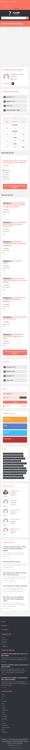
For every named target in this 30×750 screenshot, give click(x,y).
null (22, 465)
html (18, 478)
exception (6, 463)
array (5, 473)
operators (12, 463)
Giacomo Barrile (14, 510)
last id (3, 729)
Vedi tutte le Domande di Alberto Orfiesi (15, 186)
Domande (10, 97)
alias (9, 470)
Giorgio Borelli (14, 491)
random (9, 468)
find (8, 465)
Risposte (10, 101)
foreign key (4, 725)
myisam (4, 723)
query (5, 475)
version (5, 478)
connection (4, 716)
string (18, 453)
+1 (4, 233)
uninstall (11, 461)
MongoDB (4, 642)
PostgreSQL (7, 170)
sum (25, 463)
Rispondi (6, 177)
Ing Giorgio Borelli (18, 745)
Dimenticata (23, 397)
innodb (23, 468)
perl (12, 465)
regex (3, 705)
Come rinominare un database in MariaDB (15, 586)
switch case (5, 710)
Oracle (3, 644)
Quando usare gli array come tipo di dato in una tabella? (15, 162)
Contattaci (5, 1)
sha (16, 461)
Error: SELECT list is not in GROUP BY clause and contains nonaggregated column (13, 599)
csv (3, 721)
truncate (4, 701)
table (3, 703)
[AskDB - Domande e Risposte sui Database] (15, 13)
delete (16, 456)
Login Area (13, 1)
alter (19, 461)
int (12, 470)
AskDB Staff (13, 500)
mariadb (6, 461)
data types (14, 475)
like (14, 478)
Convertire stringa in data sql (11, 561)
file (18, 458)
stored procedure (21, 473)
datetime (10, 473)
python (10, 478)
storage (14, 458)
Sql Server (4, 639)
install (16, 470)
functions (4, 714)
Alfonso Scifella (14, 519)
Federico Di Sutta (15, 529)
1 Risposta (6, 174)
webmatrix (17, 465)
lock (21, 463)
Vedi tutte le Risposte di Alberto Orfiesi (15, 352)
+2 (4, 214)
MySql (3, 637)
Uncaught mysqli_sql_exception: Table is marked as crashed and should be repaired (14, 548)
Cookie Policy (17, 747)
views (5, 453)
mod (17, 463)
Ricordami (7, 406)
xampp (3, 707)
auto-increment (11, 453)
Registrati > (24, 406)
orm (3, 697)
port (5, 465)
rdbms (21, 456)
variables (6, 458)
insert (5, 470)
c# (10, 458)
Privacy (11, 747)
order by (20, 475)
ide (21, 453)
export (3, 712)
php (9, 475)
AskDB (7, 739)
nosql (22, 478)
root (5, 468)
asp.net (22, 458)
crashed (11, 456)
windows (6, 456)
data (3, 694)
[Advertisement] (15, 47)
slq (20, 470)
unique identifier (16, 468)
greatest (24, 470)
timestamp (4, 732)
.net (14, 473)
